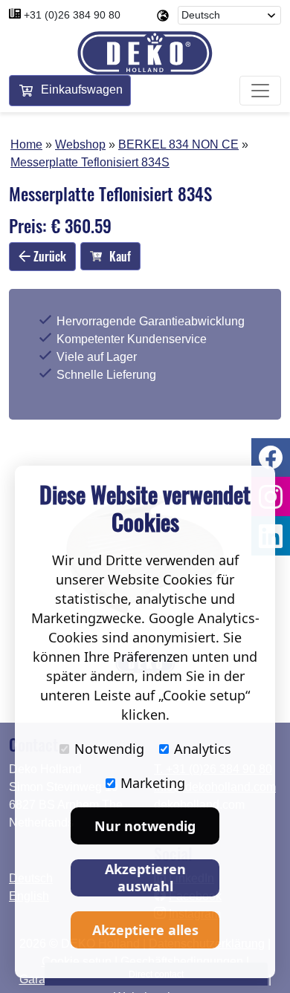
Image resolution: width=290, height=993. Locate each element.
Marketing (152, 783)
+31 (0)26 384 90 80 (72, 15)
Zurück (48, 256)
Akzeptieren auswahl (145, 877)
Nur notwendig (145, 826)
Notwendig (109, 749)
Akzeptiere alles (145, 930)
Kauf (120, 256)
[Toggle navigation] (260, 90)
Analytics (202, 749)
